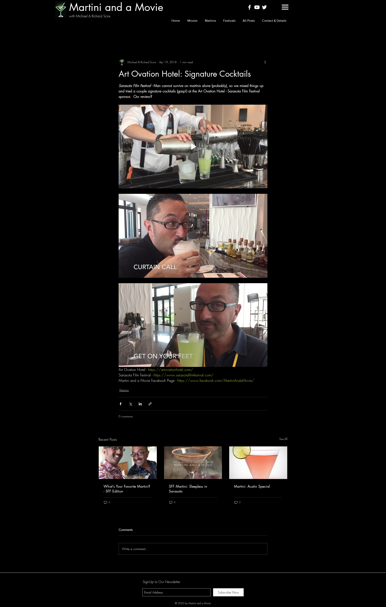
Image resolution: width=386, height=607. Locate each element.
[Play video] (193, 146)
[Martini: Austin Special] (258, 462)
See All (283, 439)
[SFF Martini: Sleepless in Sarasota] (193, 462)
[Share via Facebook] (120, 404)
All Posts (104, 34)
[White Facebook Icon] (249, 7)
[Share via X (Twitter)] (130, 404)
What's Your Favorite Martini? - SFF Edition (127, 488)
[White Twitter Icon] (264, 7)
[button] (285, 7)
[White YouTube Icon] (257, 7)
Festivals (159, 34)
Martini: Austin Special (252, 486)
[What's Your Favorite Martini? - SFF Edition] (128, 462)
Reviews (122, 34)
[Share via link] (150, 404)
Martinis (141, 34)
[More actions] (265, 62)
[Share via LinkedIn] (140, 404)
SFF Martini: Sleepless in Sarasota (188, 488)
